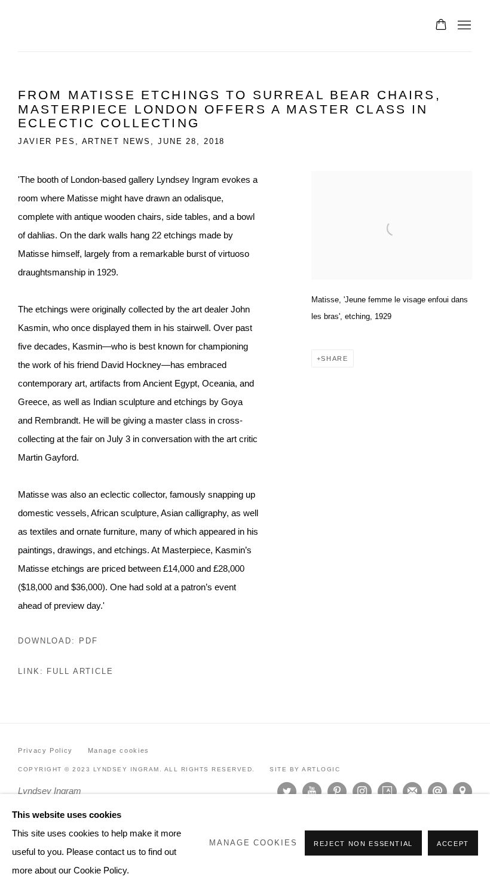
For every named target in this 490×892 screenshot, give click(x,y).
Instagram (362, 791)
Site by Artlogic (305, 769)
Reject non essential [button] (363, 843)
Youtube (311, 791)
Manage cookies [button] (118, 750)
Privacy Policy (45, 750)
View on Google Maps (462, 791)
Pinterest (337, 791)
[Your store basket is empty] (441, 26)
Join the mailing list (412, 791)
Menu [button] (463, 26)
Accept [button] (453, 843)
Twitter (286, 791)
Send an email (437, 791)
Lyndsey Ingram (113, 26)
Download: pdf (57, 641)
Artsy (387, 791)
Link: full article (66, 671)
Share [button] (334, 358)
